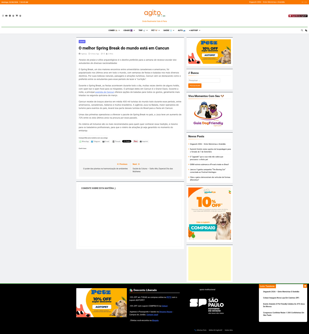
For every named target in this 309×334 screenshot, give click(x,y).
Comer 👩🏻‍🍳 (113, 30)
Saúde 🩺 (167, 30)
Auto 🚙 (181, 30)
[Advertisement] (209, 263)
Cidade (82, 42)
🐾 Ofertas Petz (200, 330)
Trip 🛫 (142, 30)
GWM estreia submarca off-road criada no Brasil (209, 164)
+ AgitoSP (193, 30)
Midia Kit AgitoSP (215, 330)
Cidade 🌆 (128, 30)
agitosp (84, 53)
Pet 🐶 (154, 30)
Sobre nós (229, 330)
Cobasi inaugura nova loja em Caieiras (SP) (281, 298)
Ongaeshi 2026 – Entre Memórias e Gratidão (267, 2)
